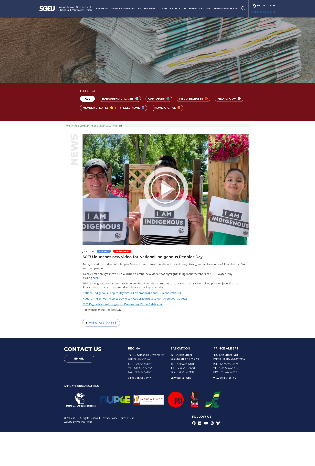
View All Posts (102, 322)
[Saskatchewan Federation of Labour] (212, 399)
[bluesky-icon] (218, 422)
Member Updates (96, 107)
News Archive (165, 107)
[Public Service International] (176, 399)
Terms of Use (126, 417)
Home (67, 125)
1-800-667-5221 (143, 368)
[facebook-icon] (194, 422)
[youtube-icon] (206, 422)
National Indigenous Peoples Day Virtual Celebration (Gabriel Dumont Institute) (132, 293)
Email (79, 358)
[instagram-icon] (212, 422)
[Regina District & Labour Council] (149, 400)
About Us (102, 8)
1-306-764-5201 (229, 364)
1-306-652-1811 (186, 364)
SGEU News (132, 107)
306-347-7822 (143, 372)
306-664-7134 (186, 372)
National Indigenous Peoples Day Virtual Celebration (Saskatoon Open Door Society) (135, 298)
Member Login (266, 5)
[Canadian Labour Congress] (81, 399)
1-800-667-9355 (228, 368)
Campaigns (157, 98)
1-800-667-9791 (186, 368)
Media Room (227, 98)
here (96, 278)
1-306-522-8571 (143, 364)
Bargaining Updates (118, 98)
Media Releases (191, 98)
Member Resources (226, 8)
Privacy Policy (110, 417)
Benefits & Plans (199, 8)
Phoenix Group (84, 421)
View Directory (138, 377)
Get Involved (146, 8)
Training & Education (172, 8)
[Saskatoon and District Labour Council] (194, 399)
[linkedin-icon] (199, 422)
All (87, 98)
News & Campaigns (123, 8)
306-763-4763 (228, 372)
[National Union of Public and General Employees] (115, 400)
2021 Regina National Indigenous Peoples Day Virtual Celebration (123, 304)
